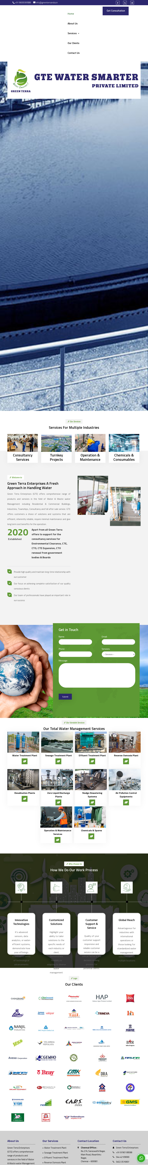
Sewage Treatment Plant (56, 1152)
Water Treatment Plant (55, 1147)
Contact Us (74, 53)
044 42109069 (122, 1157)
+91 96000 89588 (23, 2)
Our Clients (73, 43)
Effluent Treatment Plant (56, 1157)
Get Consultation (116, 11)
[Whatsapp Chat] (141, 1158)
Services (72, 33)
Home (71, 14)
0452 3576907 (122, 1161)
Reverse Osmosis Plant (55, 1162)
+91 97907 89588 (124, 1152)
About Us (73, 23)
